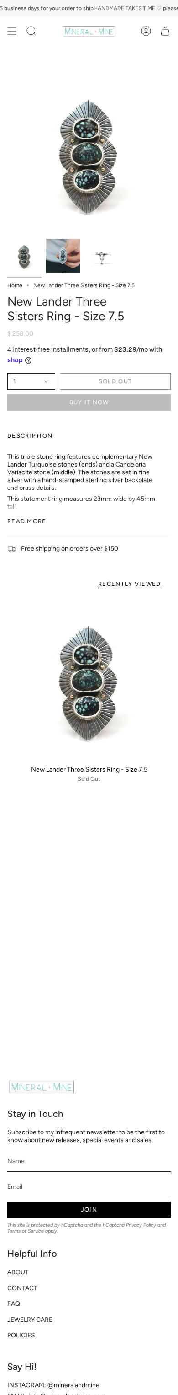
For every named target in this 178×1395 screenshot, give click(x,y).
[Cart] (165, 31)
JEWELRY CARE (29, 1320)
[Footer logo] (41, 1087)
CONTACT (22, 1288)
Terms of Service (25, 1231)
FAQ (13, 1304)
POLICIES (21, 1335)
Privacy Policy (141, 1225)
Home (14, 285)
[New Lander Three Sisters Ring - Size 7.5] (89, 679)
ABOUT (18, 1272)
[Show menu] (12, 31)
